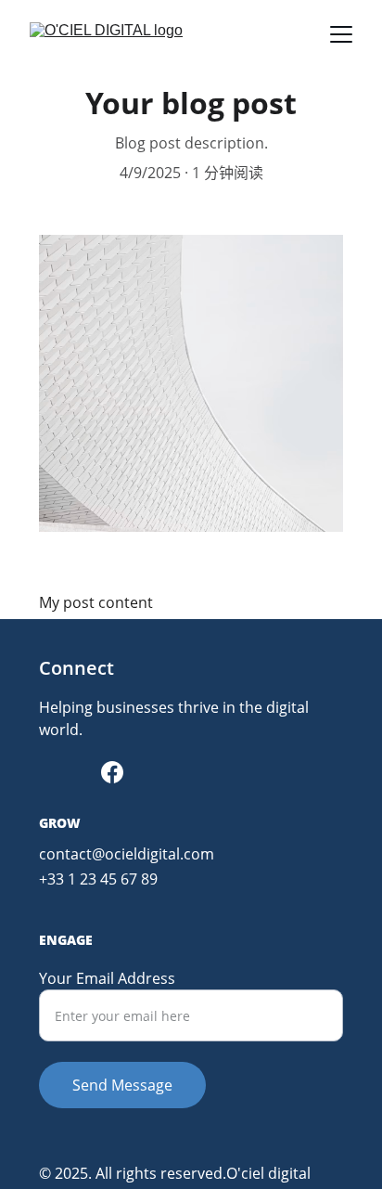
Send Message (122, 1085)
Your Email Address (107, 978)
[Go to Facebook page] (112, 772)
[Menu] (341, 34)
